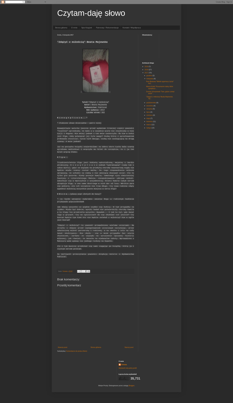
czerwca (149, 115)
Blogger (131, 386)
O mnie (74, 28)
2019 (147, 67)
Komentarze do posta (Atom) (76, 351)
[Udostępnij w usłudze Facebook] (86, 271)
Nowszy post (62, 347)
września (149, 106)
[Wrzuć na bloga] (81, 271)
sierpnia (149, 109)
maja (148, 118)
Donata (124, 365)
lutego (148, 128)
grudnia (149, 76)
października (151, 103)
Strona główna (61, 28)
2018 (147, 70)
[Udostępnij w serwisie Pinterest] (88, 271)
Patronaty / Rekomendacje (107, 28)
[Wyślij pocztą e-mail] (78, 271)
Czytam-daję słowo (91, 13)
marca (148, 125)
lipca (148, 112)
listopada (150, 79)
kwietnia (149, 121)
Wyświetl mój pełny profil (128, 368)
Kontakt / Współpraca (132, 28)
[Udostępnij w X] (83, 271)
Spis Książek (86, 28)
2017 (147, 73)
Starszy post (128, 347)
